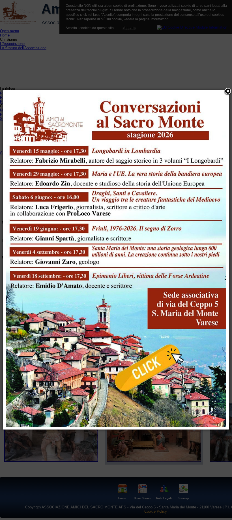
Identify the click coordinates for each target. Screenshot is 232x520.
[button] (228, 91)
